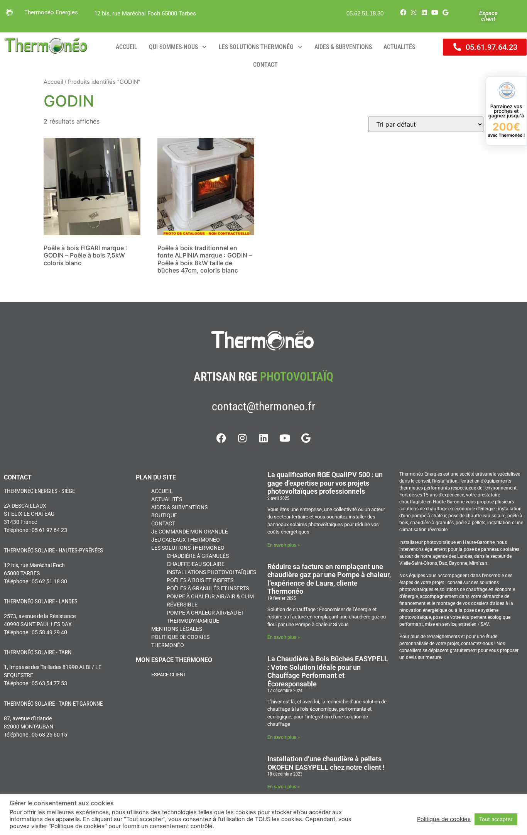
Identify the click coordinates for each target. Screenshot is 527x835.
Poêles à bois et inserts (200, 580)
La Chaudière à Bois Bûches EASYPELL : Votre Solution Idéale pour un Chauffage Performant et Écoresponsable (327, 671)
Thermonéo (167, 645)
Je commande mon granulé (189, 531)
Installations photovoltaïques (211, 572)
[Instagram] (413, 12)
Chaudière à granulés (198, 556)
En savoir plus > (283, 545)
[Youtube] (435, 12)
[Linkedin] (424, 12)
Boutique (164, 515)
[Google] (445, 12)
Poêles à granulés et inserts (208, 588)
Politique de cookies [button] (444, 819)
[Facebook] (403, 12)
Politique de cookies (180, 637)
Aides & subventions (343, 47)
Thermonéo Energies (51, 12)
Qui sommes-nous (173, 47)
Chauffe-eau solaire (196, 564)
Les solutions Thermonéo (256, 47)
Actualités (399, 47)
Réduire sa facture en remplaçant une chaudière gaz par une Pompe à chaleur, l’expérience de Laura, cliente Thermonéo (329, 579)
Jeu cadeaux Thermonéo (185, 540)
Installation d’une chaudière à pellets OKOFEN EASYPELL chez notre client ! (326, 763)
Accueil (126, 47)
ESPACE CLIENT (168, 674)
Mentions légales (176, 629)
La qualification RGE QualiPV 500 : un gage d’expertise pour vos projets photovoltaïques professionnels (325, 483)
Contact (265, 64)
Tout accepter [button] (496, 819)
